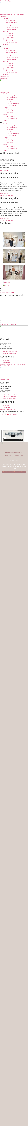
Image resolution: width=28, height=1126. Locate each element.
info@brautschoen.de (14, 452)
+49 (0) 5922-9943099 (14, 455)
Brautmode (9, 33)
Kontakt (5, 44)
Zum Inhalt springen (6, 1)
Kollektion (6, 31)
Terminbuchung (10, 41)
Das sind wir (6, 18)
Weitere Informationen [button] (6, 195)
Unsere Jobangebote (12, 28)
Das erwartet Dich (11, 22)
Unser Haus (9, 24)
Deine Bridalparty (11, 29)
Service (5, 39)
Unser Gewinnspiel (11, 43)
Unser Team (9, 26)
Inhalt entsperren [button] (5, 193)
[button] (14, 46)
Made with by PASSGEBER (8, 415)
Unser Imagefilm (11, 20)
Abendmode (9, 35)
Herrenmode (10, 37)
